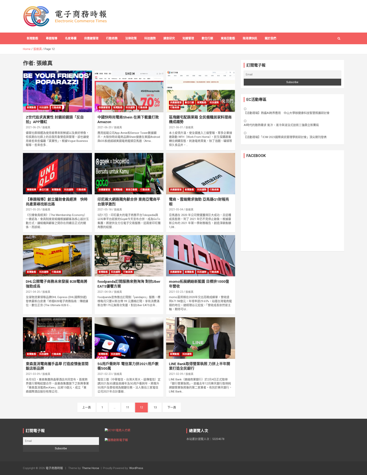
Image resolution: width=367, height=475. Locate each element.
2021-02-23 (104, 373)
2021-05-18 (104, 209)
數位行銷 (207, 38)
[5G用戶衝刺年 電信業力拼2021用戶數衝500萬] (129, 338)
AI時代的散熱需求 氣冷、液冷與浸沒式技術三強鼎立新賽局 (281, 125)
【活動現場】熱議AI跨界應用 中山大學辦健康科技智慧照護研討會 (287, 113)
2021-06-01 (176, 127)
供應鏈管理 (91, 38)
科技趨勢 (150, 38)
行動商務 (112, 38)
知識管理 (188, 38)
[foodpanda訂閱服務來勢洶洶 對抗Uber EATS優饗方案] (129, 256)
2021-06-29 (33, 127)
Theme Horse (90, 468)
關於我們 (270, 38)
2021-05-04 (176, 209)
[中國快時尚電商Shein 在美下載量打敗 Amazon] (129, 91)
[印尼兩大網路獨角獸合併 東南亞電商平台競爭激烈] (129, 174)
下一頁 (171, 407)
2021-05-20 (33, 209)
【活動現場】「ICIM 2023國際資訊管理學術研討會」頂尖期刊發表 (285, 137)
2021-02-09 (176, 373)
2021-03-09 (33, 373)
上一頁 (86, 407)
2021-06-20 (104, 127)
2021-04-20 (33, 291)
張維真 (46, 127)
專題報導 (51, 38)
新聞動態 (32, 38)
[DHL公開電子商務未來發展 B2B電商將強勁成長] (57, 256)
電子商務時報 (54, 468)
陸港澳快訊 (250, 38)
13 (155, 407)
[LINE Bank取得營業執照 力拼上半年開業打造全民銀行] (200, 338)
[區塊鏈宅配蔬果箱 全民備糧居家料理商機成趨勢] (200, 91)
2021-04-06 (104, 291)
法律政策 (131, 38)
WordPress (136, 468)
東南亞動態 (228, 38)
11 (127, 407)
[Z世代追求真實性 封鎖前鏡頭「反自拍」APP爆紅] (57, 91)
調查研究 (169, 38)
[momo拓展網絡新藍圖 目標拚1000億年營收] (200, 256)
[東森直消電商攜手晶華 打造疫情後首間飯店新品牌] (57, 338)
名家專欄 (70, 38)
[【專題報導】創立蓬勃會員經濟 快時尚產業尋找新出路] (57, 174)
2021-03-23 (176, 291)
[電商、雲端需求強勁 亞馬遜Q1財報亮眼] (200, 174)
